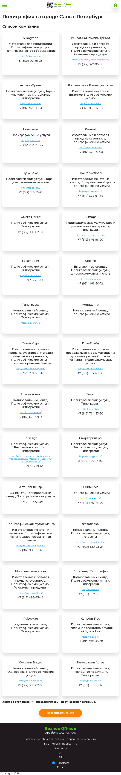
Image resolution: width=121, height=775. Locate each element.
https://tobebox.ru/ (30, 187)
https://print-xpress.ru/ (90, 191)
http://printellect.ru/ (91, 498)
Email (60, 767)
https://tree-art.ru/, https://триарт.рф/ (90, 59)
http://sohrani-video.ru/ (30, 680)
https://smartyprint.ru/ (90, 456)
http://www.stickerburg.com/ (30, 368)
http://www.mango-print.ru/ (30, 545)
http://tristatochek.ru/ (30, 412)
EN (60, 752)
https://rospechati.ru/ (90, 103)
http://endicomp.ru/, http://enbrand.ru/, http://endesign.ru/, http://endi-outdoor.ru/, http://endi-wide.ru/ (30, 459)
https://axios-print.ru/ (30, 103)
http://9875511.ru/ (90, 589)
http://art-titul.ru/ (90, 409)
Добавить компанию (60, 712)
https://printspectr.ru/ (90, 279)
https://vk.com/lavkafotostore (90, 542)
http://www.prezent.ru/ (90, 147)
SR (60, 757)
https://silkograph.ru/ (30, 56)
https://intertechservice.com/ (90, 235)
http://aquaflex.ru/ (30, 140)
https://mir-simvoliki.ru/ (31, 593)
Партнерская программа (60, 743)
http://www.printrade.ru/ (90, 368)
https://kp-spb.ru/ (90, 637)
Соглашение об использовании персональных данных (60, 739)
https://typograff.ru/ (30, 323)
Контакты (60, 748)
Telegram (63, 762)
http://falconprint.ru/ (30, 275)
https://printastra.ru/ (90, 680)
